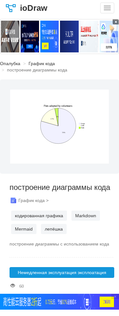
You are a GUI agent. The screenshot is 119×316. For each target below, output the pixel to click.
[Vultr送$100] (69, 36)
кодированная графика (39, 215)
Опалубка (10, 63)
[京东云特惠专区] (89, 36)
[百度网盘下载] (10, 36)
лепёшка (54, 229)
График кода (42, 63)
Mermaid (24, 229)
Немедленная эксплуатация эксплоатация (62, 272)
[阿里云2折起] (49, 36)
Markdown (85, 215)
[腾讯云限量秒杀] (30, 36)
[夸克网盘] (109, 36)
